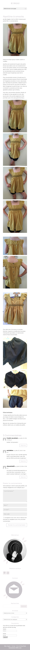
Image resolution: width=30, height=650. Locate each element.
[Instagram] (7, 572)
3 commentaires (13, 21)
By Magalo (7, 19)
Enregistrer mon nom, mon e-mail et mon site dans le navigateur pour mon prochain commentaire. (15, 519)
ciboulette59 (11, 466)
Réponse (23, 445)
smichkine (10, 450)
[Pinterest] (4, 572)
